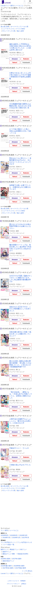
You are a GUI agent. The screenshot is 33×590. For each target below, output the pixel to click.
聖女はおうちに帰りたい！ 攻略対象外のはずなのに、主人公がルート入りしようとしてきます (20, 161)
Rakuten (26, 59)
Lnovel (3, 5)
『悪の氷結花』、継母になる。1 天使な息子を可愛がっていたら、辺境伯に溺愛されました (20, 395)
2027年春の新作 (20, 568)
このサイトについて (13, 581)
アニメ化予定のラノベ (8, 542)
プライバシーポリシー (13, 583)
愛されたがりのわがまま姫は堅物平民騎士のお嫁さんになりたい (20, 226)
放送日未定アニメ (8, 561)
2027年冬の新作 (7, 568)
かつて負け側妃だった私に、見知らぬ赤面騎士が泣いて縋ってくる (20, 131)
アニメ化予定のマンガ (24, 542)
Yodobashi (26, 62)
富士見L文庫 (5, 26)
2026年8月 (4, 535)
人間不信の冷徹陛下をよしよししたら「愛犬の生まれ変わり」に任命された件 (20, 421)
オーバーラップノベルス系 (19, 26)
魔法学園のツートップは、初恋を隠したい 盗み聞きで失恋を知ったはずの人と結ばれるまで (20, 247)
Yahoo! (14, 62)
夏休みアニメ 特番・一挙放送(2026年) (15, 554)
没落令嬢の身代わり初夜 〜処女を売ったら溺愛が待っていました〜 (20, 334)
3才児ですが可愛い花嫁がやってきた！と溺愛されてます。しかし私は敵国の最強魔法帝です (20, 278)
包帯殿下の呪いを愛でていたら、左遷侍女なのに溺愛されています (20, 187)
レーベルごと (18, 5)
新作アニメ (4, 549)
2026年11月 (6, 537)
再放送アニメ (14, 549)
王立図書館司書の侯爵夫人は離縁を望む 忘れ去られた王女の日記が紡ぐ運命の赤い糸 (20, 106)
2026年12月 (16, 537)
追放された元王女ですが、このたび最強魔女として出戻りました (20, 309)
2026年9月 (14, 535)
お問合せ (23, 583)
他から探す (20, 31)
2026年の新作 (5, 559)
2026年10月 (23, 535)
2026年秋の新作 (18, 566)
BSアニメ (23, 549)
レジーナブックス (8, 29)
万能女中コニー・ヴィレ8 (19, 448)
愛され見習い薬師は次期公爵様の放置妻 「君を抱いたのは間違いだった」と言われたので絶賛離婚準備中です (20, 364)
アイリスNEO (20, 29)
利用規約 (23, 581)
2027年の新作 (16, 559)
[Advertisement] (16, 509)
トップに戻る (26, 571)
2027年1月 (25, 537)
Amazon (15, 59)
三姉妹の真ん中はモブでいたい (20, 466)
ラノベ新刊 (10, 5)
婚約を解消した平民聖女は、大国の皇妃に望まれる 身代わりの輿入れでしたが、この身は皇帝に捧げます (20, 47)
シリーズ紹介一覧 (8, 544)
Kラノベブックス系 (8, 31)
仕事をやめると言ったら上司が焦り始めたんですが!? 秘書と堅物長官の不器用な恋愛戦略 (20, 76)
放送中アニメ (6, 552)
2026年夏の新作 (6, 566)
